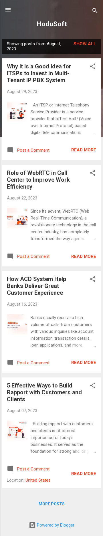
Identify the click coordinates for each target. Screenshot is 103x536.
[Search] (95, 11)
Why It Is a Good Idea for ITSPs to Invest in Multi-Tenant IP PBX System (39, 73)
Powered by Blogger (55, 525)
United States (38, 480)
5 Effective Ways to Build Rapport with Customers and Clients (44, 392)
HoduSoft (51, 24)
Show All (85, 43)
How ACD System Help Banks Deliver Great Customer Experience (36, 286)
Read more (83, 150)
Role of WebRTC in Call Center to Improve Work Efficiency (38, 179)
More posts (52, 504)
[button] (92, 67)
